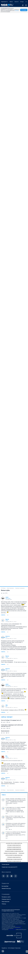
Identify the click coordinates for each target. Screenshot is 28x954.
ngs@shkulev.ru (19, 926)
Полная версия (5, 864)
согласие (17, 10)
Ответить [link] (3, 651)
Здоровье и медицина (19, 588)
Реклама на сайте (6, 897)
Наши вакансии (5, 901)
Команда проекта (6, 899)
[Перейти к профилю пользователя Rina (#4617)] (3, 757)
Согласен (23, 10)
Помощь (4, 903)
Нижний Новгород (6, 888)
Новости (16, 1)
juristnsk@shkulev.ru (18, 928)
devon (3, 637)
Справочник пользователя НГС (9, 867)
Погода (21, 1)
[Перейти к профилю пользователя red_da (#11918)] (3, 598)
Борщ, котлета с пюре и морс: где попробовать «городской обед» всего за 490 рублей (15, 817)
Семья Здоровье (10, 588)
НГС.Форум (3, 588)
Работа (11, 1)
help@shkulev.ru (12, 929)
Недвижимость (4, 1)
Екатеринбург (5, 886)
